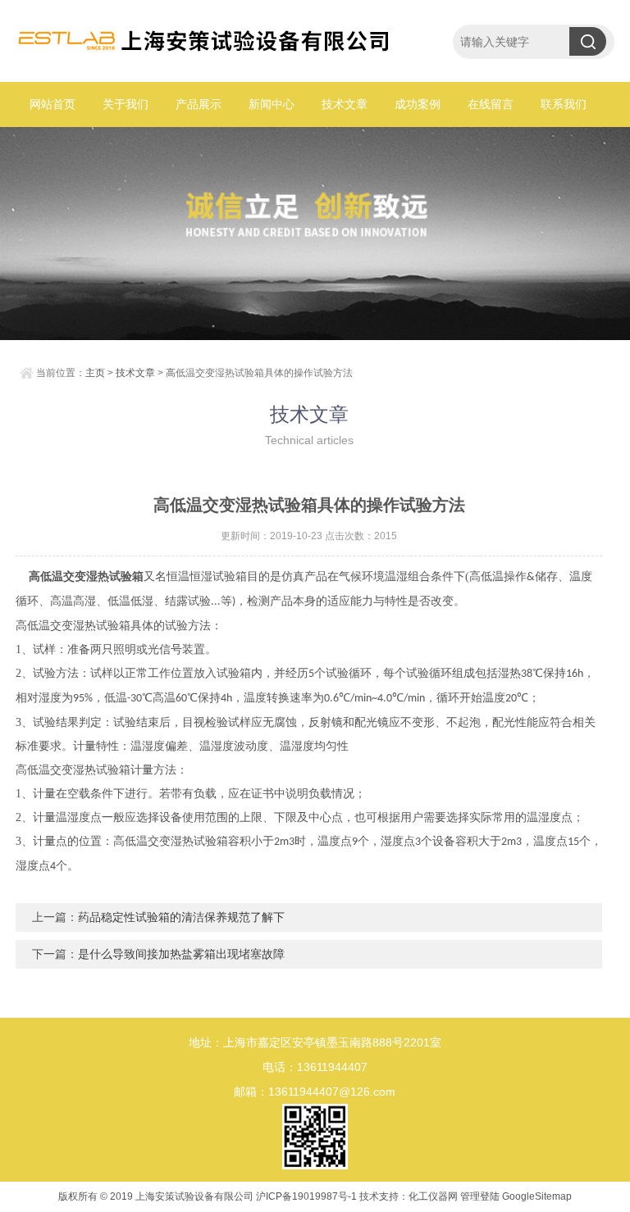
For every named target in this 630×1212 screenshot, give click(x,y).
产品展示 (198, 104)
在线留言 (491, 104)
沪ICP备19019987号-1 (306, 1196)
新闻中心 (271, 104)
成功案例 (418, 104)
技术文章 (345, 104)
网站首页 (52, 104)
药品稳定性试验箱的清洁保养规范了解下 (181, 917)
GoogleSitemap (537, 1196)
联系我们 (564, 104)
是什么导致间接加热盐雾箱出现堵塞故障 (181, 953)
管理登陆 (480, 1196)
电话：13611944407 (315, 1067)
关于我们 (125, 104)
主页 (95, 373)
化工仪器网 (433, 1196)
